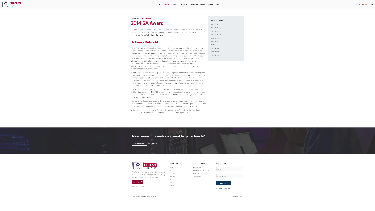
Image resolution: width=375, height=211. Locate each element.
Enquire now (137, 142)
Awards (166, 4)
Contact (217, 4)
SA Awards (146, 18)
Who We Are (197, 167)
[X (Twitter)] (134, 182)
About (210, 4)
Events (175, 4)
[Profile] (369, 4)
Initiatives (184, 4)
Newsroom (196, 173)
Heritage (194, 4)
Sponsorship (197, 176)
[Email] (366, 4)
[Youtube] (141, 182)
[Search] (372, 4)
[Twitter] (359, 4)
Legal (142, 186)
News (202, 4)
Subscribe (224, 183)
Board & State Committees (201, 170)
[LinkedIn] (138, 182)
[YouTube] (363, 4)
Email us (151, 143)
